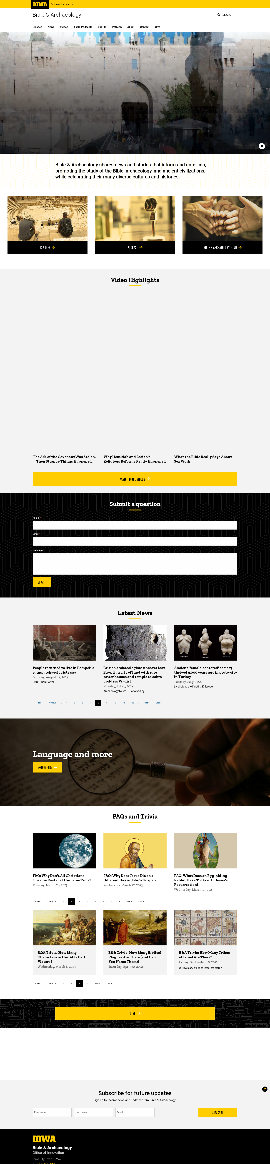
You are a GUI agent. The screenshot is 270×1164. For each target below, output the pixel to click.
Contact (144, 27)
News (51, 27)
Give (157, 27)
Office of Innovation (62, 4)
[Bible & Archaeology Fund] (222, 218)
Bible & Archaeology (57, 15)
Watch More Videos (132, 478)
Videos (64, 27)
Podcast (132, 247)
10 (116, 703)
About (130, 27)
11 (125, 703)
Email (36, 534)
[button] (225, 15)
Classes (37, 27)
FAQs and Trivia (135, 816)
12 (134, 703)
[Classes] (48, 218)
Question (38, 550)
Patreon (117, 27)
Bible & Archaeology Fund (220, 247)
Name (36, 518)
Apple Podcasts (83, 27)
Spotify (102, 27)
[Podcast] (135, 218)
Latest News (135, 613)
